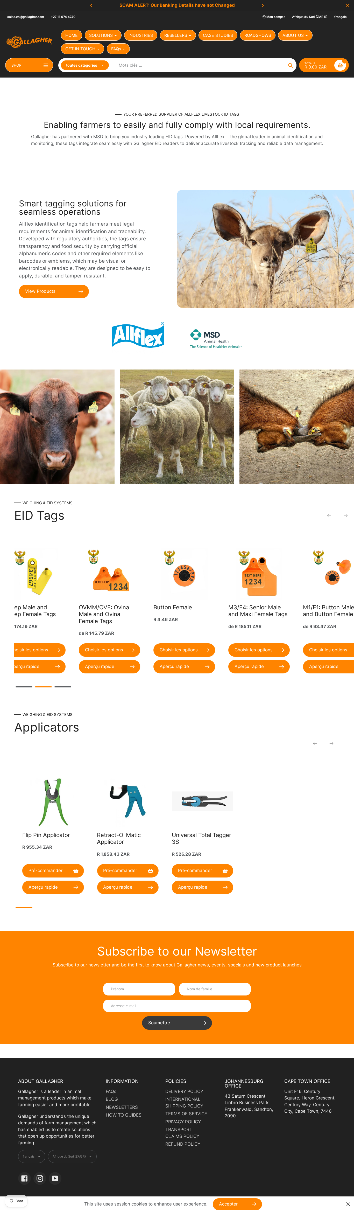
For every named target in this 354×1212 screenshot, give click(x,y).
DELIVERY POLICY (184, 1091)
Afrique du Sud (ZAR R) (310, 17)
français (340, 17)
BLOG (112, 1099)
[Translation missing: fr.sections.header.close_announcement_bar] (347, 5)
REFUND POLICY (182, 1144)
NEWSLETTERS (122, 1107)
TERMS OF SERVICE (186, 1113)
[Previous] (91, 5)
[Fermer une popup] (348, 1204)
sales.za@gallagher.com (25, 17)
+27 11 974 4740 (63, 17)
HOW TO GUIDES (123, 1115)
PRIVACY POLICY (183, 1121)
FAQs (111, 1091)
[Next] (262, 5)
